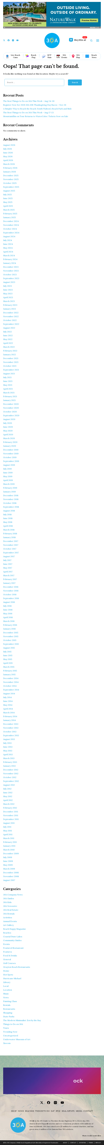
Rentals (6, 1005)
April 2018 (8, 526)
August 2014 (9, 693)
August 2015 (9, 648)
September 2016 (11, 598)
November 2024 (11, 225)
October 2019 (9, 457)
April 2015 (8, 663)
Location (7, 990)
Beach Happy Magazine (14, 929)
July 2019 (7, 468)
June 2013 (7, 747)
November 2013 (10, 728)
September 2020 (11, 415)
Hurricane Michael (12, 978)
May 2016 (7, 613)
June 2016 (7, 609)
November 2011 (10, 815)
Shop (14, 1111)
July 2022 (7, 331)
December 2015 (10, 632)
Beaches (7, 932)
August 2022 (9, 328)
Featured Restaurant (13, 948)
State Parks (8, 1016)
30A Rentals (9, 913)
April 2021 (8, 389)
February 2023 (10, 305)
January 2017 (9, 583)
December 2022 (11, 312)
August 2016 (9, 602)
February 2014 (10, 716)
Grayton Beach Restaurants (16, 967)
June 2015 (7, 655)
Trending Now (10, 1031)
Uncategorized (10, 1035)
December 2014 (10, 678)
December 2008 (11, 872)
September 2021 (11, 369)
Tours (6, 1028)
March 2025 (9, 209)
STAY (58, 1111)
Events (6, 944)
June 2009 (8, 861)
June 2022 (8, 335)
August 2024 (9, 236)
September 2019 (11, 461)
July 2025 (7, 194)
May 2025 (7, 202)
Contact (88, 1111)
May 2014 (7, 705)
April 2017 (8, 571)
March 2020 (9, 438)
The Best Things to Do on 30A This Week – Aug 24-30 (28, 101)
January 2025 (9, 217)
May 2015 (7, 659)
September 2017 (11, 552)
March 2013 (8, 758)
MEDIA (79, 1111)
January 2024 (9, 263)
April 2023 (8, 297)
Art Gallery (8, 925)
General (7, 959)
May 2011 (7, 830)
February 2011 (10, 842)
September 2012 (11, 781)
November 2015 (10, 636)
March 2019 (9, 484)
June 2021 (7, 381)
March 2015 (8, 667)
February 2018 (10, 533)
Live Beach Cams (15, 56)
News (6, 997)
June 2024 (8, 244)
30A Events (64, 56)
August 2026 (9, 145)
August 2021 (9, 373)
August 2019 (9, 465)
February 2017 (10, 579)
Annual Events (10, 921)
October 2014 (9, 686)
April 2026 (8, 160)
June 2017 (7, 564)
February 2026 (10, 168)
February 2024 (10, 259)
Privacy (98, 1142)
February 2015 (10, 670)
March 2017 (8, 575)
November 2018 (10, 499)
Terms (91, 1142)
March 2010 (9, 849)
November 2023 (11, 270)
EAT (53, 1111)
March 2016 (8, 621)
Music (6, 993)
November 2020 (11, 408)
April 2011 (7, 834)
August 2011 (9, 823)
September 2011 (11, 819)
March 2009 (9, 868)
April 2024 (8, 251)
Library (6, 982)
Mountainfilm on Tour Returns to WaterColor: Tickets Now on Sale (35, 116)
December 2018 (10, 495)
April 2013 (8, 754)
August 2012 (9, 785)
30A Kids (7, 902)
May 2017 (7, 568)
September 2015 (11, 644)
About (65, 1142)
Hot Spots (8, 974)
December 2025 (10, 175)
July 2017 (7, 560)
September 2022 (11, 324)
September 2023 (11, 278)
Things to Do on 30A (13, 1024)
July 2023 (7, 286)
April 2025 (8, 206)
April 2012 (8, 800)
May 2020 (8, 430)
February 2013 (10, 762)
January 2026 (9, 171)
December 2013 (10, 724)
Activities (7, 917)
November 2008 (11, 876)
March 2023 (9, 301)
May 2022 (7, 339)
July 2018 (7, 514)
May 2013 (7, 750)
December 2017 (10, 541)
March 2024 (9, 255)
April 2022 (8, 343)
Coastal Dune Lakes (12, 936)
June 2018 (7, 518)
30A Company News (13, 894)
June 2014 (8, 701)
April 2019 (8, 480)
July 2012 (7, 788)
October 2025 (9, 183)
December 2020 (11, 404)
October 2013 (9, 731)
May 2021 (7, 385)
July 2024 (7, 240)
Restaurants (9, 1009)
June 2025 (8, 198)
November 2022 (11, 316)
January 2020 (9, 446)
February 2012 (10, 808)
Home (6, 971)
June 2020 (8, 427)
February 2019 (10, 488)
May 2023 (7, 293)
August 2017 (9, 556)
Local (5, 986)
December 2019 (10, 449)
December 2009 (11, 853)
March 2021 (8, 392)
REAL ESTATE (68, 1111)
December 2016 (10, 587)
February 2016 (10, 625)
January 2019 (9, 491)
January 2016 (9, 628)
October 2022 (10, 320)
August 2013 (9, 739)
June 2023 (8, 289)
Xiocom (7, 1043)
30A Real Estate (10, 910)
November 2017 (10, 545)
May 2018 (7, 522)
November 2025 (11, 179)
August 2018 (9, 510)
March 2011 (8, 838)
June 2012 (7, 792)
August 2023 (9, 282)
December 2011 (10, 811)
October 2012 (9, 777)
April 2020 (8, 434)
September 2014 (11, 689)
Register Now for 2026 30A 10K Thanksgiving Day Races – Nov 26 (34, 105)
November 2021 (10, 362)
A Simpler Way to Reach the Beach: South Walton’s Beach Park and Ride (37, 108)
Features (7, 951)
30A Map (78, 56)
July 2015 (7, 651)
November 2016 (10, 590)
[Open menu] (97, 40)
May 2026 (7, 156)
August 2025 (9, 190)
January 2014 (9, 720)
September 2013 (11, 735)
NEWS (21, 1111)
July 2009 (7, 857)
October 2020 (10, 411)
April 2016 (8, 617)
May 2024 (8, 248)
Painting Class (10, 1001)
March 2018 (8, 529)
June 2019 (8, 472)
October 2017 (9, 548)
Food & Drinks (10, 955)
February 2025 (10, 213)
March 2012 (8, 804)
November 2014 (11, 682)
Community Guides (12, 940)
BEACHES (29, 1111)
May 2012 (7, 796)
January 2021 (9, 400)
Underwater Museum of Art (16, 1039)
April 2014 (8, 708)
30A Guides (8, 898)
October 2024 (10, 229)
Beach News (94, 56)
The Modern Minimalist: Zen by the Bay (22, 1020)
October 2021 (9, 366)
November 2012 (10, 773)
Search (75, 82)
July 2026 (7, 149)
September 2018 (11, 507)
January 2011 (9, 846)
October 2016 (9, 594)
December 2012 (10, 769)
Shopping (7, 1012)
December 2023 (11, 267)
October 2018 (9, 503)
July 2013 (7, 743)
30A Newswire (10, 906)
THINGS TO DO (42, 1111)
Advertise (82, 1142)
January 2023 (9, 309)
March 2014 (9, 712)
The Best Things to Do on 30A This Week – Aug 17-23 (28, 112)
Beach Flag (33, 56)
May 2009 (8, 865)
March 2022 (9, 347)
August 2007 (9, 880)
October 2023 (10, 274)
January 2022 (9, 354)
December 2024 (11, 221)
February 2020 (10, 442)
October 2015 (9, 640)
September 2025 (11, 187)
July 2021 (7, 377)
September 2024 (11, 232)
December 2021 (10, 358)
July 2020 (7, 423)
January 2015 (9, 674)
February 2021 (10, 396)
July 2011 (7, 827)
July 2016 (7, 606)
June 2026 (8, 152)
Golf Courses (9, 963)
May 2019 (7, 476)
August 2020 (9, 419)
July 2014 (7, 697)
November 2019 (11, 453)
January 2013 (9, 766)
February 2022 (10, 350)
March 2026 (9, 164)
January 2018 (9, 537)
